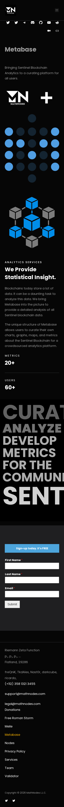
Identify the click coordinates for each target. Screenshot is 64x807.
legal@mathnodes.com (22, 704)
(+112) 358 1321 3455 (20, 684)
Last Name (13, 574)
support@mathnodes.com (25, 694)
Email (10, 588)
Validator (12, 776)
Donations (12, 710)
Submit (12, 604)
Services (11, 759)
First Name (14, 560)
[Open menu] (57, 10)
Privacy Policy (15, 751)
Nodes (10, 743)
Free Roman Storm (19, 718)
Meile (8, 726)
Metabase (12, 735)
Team (9, 768)
